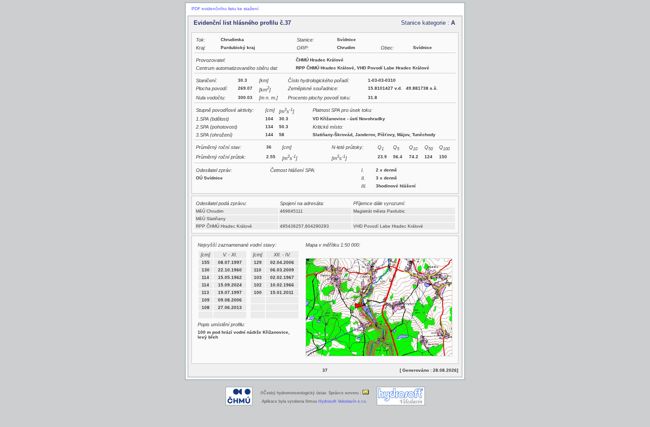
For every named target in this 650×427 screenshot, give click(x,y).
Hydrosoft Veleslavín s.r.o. (342, 401)
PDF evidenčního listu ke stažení (225, 8)
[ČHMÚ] (239, 404)
